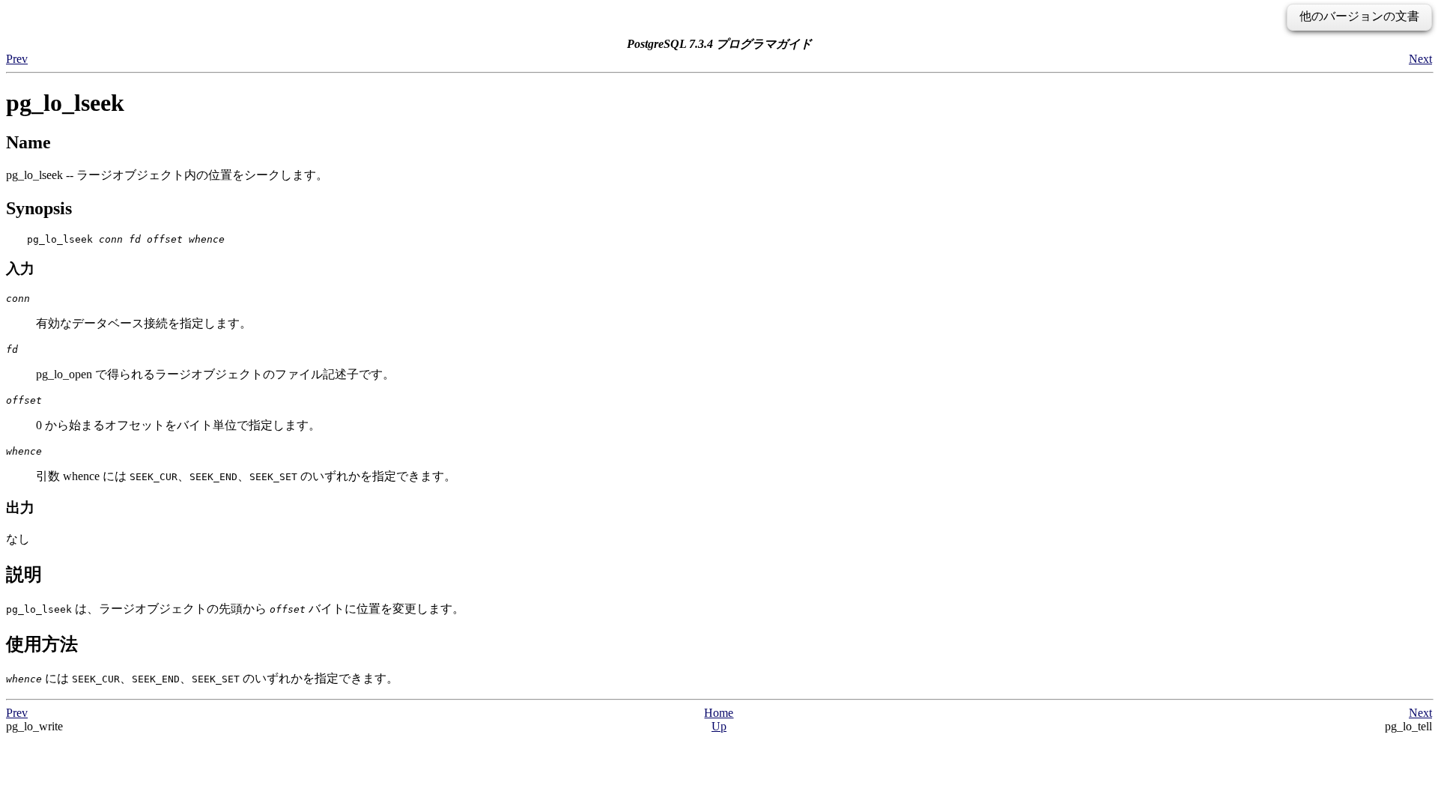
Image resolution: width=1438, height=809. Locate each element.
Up (719, 726)
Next (1420, 58)
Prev (17, 58)
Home (718, 712)
